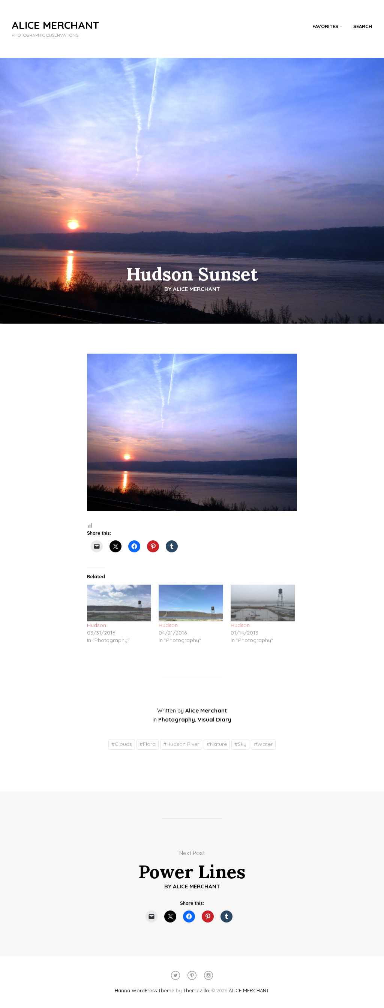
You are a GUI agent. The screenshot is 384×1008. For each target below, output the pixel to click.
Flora (148, 744)
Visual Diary (214, 719)
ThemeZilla (196, 990)
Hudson (96, 625)
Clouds (121, 744)
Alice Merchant (196, 288)
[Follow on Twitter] (175, 975)
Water (263, 744)
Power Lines (192, 871)
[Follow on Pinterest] (192, 975)
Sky (240, 744)
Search (362, 26)
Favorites (325, 26)
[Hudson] (119, 603)
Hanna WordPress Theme (144, 990)
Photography (176, 719)
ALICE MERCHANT (55, 25)
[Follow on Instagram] (208, 975)
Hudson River (181, 744)
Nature (217, 744)
